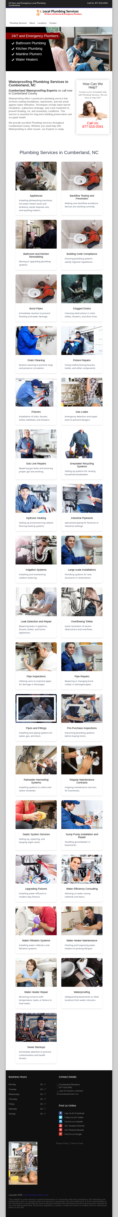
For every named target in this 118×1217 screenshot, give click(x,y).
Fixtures (36, 411)
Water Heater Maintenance (81, 940)
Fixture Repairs (82, 360)
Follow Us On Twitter (74, 1117)
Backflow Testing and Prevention (82, 197)
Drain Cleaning (36, 360)
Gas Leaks (82, 411)
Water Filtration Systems (36, 940)
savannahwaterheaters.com (35, 1195)
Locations (42, 23)
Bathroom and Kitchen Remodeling (36, 255)
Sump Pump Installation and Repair (82, 836)
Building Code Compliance (82, 253)
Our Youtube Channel (74, 1126)
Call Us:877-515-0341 (92, 124)
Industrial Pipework (82, 518)
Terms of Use (77, 1143)
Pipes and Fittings (36, 728)
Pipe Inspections (36, 676)
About (32, 23)
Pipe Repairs (82, 676)
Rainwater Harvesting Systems (36, 781)
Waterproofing (82, 992)
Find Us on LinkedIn (74, 1121)
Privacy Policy (62, 1143)
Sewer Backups (36, 1047)
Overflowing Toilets (82, 621)
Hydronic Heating (36, 518)
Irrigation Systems (36, 569)
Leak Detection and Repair (36, 621)
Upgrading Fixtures (36, 888)
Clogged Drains (82, 308)
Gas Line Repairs (36, 463)
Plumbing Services (18, 23)
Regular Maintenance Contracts (82, 781)
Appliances (36, 195)
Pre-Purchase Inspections (82, 728)
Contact (52, 23)
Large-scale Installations (82, 569)
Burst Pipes (36, 308)
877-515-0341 (101, 3)
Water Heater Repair (36, 992)
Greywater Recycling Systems (82, 465)
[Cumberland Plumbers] (59, 15)
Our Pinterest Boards (74, 1130)
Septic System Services (36, 834)
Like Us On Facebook (74, 1113)
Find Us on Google (73, 1134)
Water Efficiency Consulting (82, 888)
